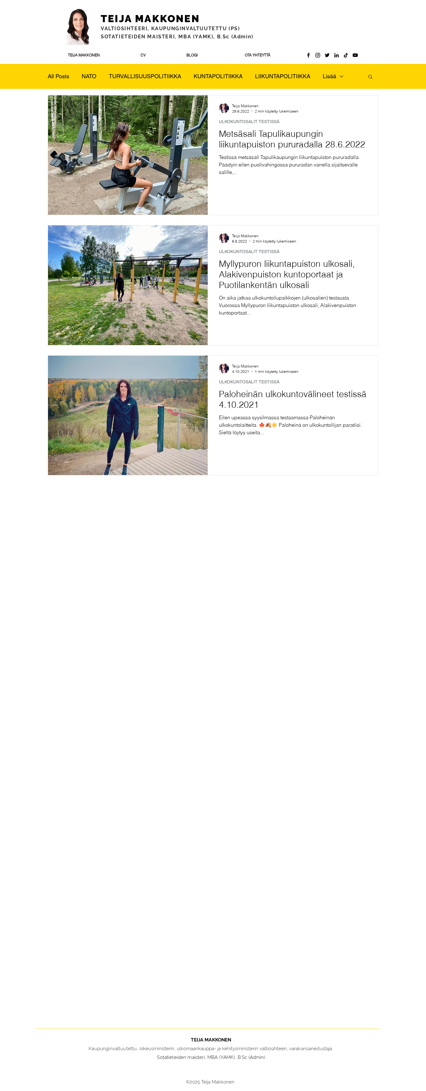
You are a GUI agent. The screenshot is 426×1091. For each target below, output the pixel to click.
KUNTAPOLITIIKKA (218, 76)
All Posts (58, 76)
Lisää (329, 76)
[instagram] (318, 55)
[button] (370, 77)
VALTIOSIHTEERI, (126, 28)
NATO (89, 76)
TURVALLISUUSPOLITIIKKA (145, 76)
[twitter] (327, 55)
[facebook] (308, 55)
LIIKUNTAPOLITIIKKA (282, 76)
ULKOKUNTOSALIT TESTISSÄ (249, 121)
